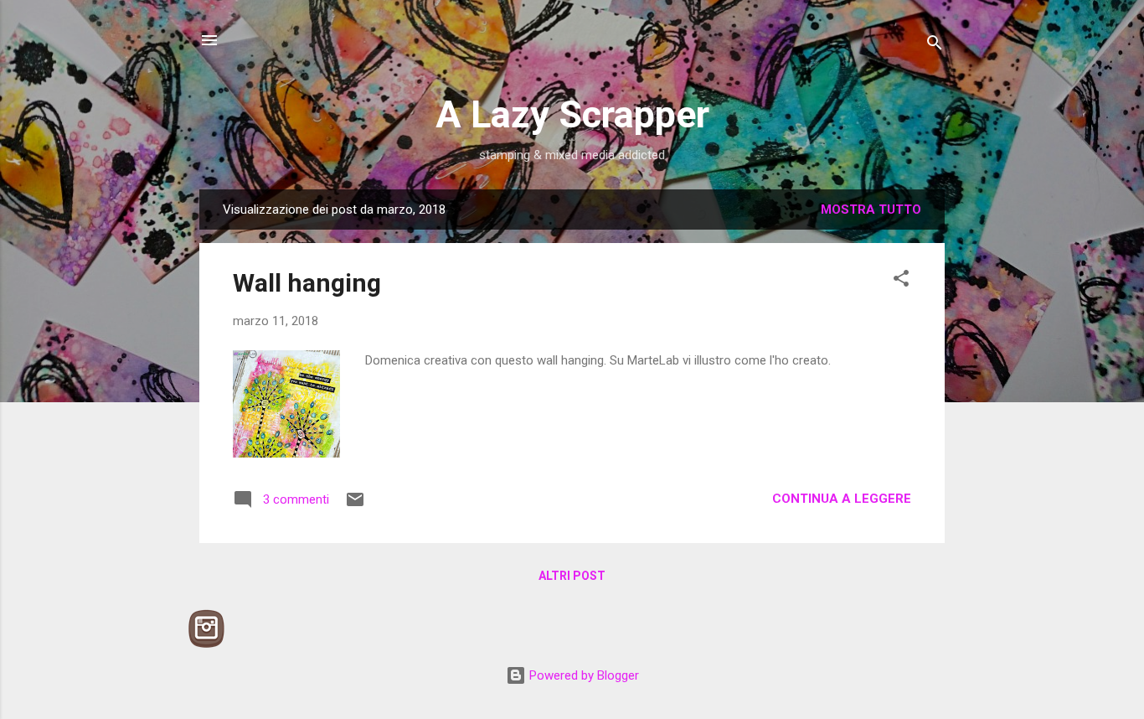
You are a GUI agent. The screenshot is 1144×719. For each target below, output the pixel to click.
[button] (901, 281)
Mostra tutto (871, 209)
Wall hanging (307, 282)
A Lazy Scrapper (572, 114)
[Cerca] (935, 45)
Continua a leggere (841, 498)
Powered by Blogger (582, 675)
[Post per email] (355, 505)
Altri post (572, 575)
